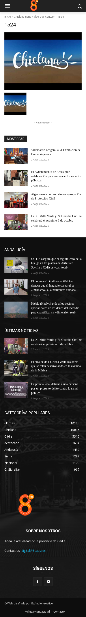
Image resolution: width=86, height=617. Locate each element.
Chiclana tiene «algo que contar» (34, 17)
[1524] (43, 61)
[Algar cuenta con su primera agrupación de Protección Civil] (16, 200)
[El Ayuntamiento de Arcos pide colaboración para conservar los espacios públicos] (16, 178)
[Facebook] (37, 581)
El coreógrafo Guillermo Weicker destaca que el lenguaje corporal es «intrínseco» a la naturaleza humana (53, 286)
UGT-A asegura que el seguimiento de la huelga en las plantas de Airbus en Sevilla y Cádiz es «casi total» (56, 263)
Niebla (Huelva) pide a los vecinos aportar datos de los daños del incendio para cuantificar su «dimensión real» (55, 308)
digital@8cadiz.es (33, 550)
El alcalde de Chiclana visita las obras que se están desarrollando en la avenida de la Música (56, 366)
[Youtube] (48, 581)
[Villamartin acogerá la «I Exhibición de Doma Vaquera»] (16, 156)
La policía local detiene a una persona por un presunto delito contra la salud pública (54, 388)
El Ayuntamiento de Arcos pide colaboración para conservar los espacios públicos (56, 176)
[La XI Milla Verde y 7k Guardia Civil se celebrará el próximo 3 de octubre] (16, 222)
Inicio (7, 17)
